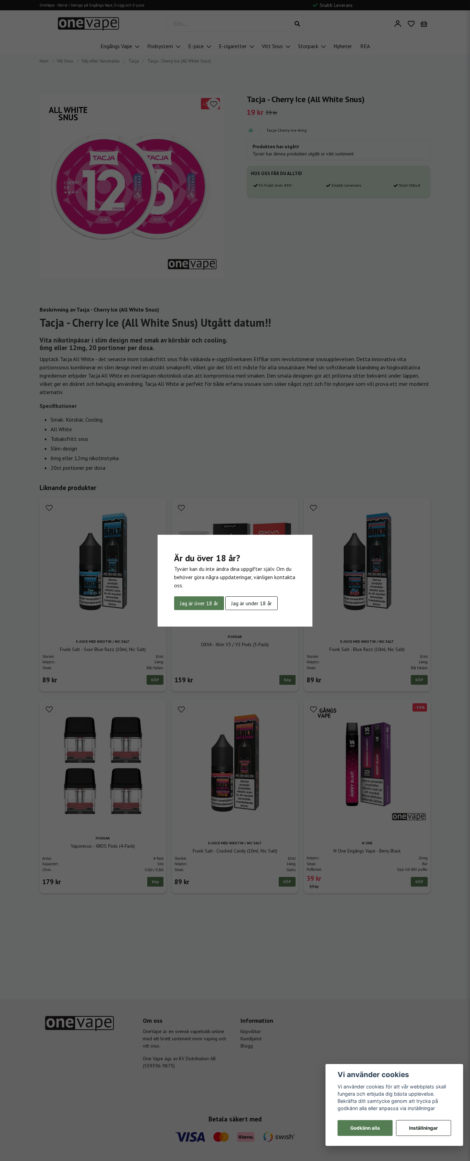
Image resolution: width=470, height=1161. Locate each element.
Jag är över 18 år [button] (199, 603)
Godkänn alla (365, 1128)
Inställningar (423, 1128)
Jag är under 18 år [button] (251, 603)
